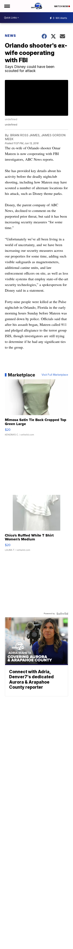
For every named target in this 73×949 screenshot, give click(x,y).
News (10, 36)
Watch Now (61, 6)
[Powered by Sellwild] (62, 613)
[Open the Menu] (7, 6)
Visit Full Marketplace (55, 374)
